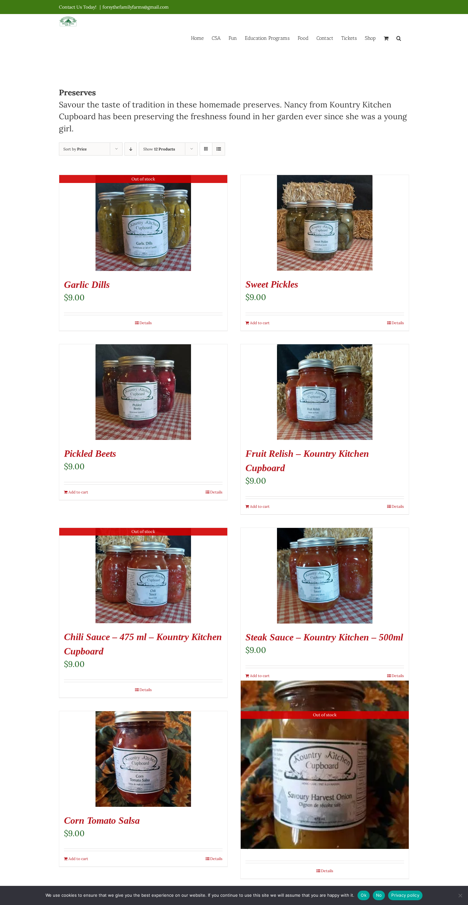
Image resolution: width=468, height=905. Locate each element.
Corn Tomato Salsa (102, 820)
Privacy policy (405, 895)
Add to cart (260, 322)
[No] (460, 895)
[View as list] (218, 149)
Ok (363, 895)
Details (145, 322)
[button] (398, 37)
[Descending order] (130, 149)
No (379, 895)
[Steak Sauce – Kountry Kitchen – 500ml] (325, 576)
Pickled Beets (90, 453)
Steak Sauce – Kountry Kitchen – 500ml (324, 637)
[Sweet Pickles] (325, 223)
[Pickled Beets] (143, 392)
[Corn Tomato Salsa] (143, 759)
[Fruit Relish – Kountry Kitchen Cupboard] (325, 392)
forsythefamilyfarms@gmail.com (136, 7)
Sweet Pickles (271, 284)
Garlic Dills (87, 284)
